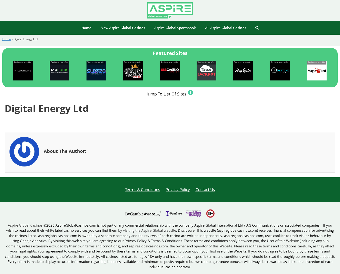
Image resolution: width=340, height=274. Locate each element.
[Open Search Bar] (257, 28)
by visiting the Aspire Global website (147, 230)
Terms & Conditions (142, 189)
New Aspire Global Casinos (123, 27)
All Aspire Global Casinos (225, 27)
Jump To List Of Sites (167, 94)
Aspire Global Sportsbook (175, 27)
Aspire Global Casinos (25, 225)
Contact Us (205, 189)
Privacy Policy (178, 189)
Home (86, 27)
